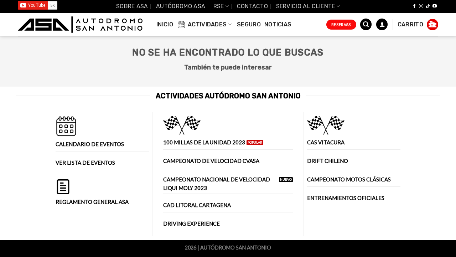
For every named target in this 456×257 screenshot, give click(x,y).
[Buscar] (366, 24)
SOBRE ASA (132, 6)
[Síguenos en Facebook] (414, 6)
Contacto (252, 6)
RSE (218, 6)
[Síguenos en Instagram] (421, 6)
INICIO (164, 24)
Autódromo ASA (180, 6)
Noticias (278, 24)
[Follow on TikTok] (428, 6)
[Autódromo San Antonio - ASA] (80, 24)
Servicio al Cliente (305, 6)
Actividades (207, 24)
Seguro (249, 24)
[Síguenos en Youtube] (434, 6)
